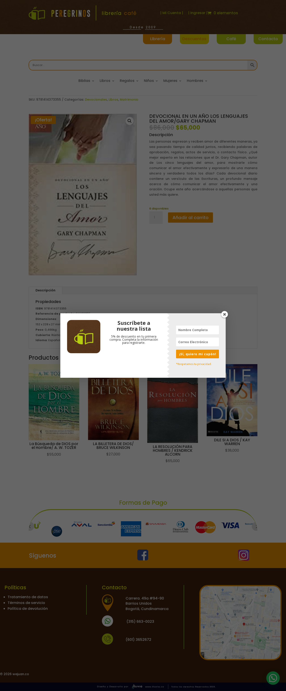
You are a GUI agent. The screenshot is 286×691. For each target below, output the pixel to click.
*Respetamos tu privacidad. (194, 364)
